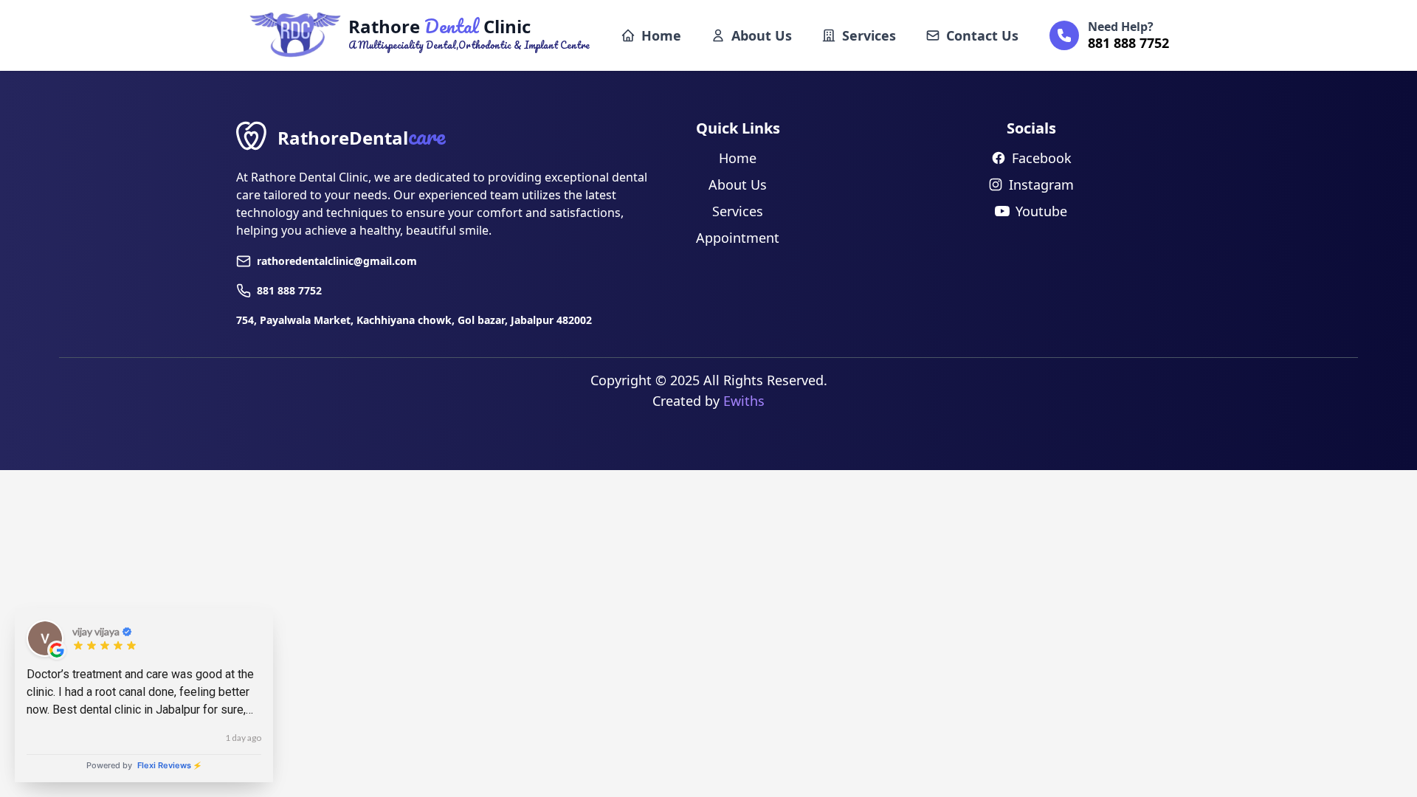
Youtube (1041, 211)
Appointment (737, 237)
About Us (761, 35)
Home (661, 35)
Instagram (1041, 184)
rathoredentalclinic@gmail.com (337, 261)
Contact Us (982, 35)
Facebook (1042, 158)
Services (869, 35)
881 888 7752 (289, 290)
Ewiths (744, 401)
